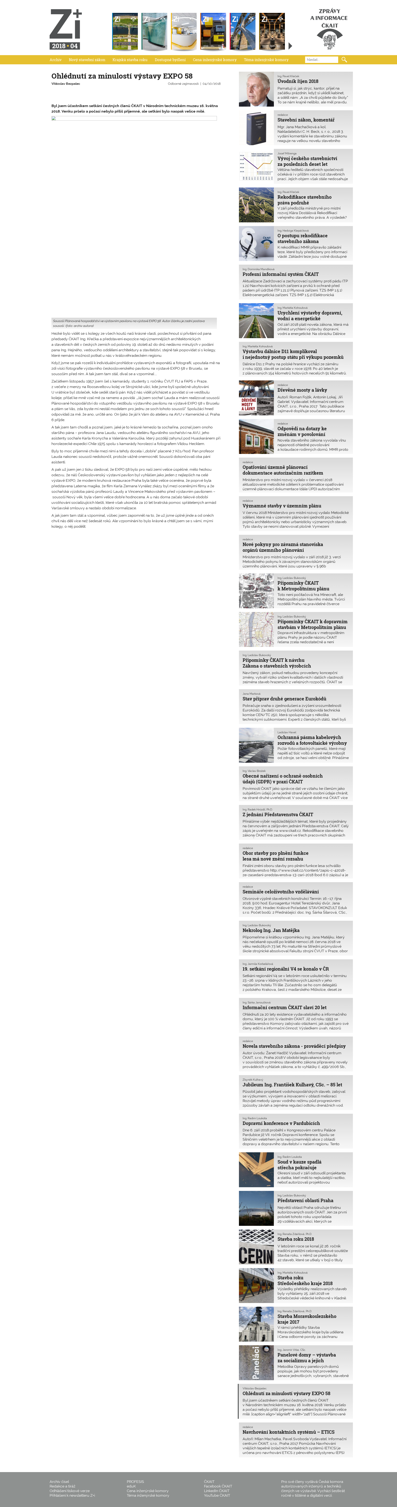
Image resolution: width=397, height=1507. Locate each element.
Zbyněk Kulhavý (253, 1079)
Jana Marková (252, 693)
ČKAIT (209, 1481)
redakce (283, 114)
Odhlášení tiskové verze (70, 1491)
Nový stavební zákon (87, 59)
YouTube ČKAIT (217, 1495)
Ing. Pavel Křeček (288, 76)
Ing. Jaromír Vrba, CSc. (292, 1349)
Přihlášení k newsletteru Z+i (72, 1495)
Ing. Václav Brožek (254, 771)
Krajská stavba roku (130, 59)
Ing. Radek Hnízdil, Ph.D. (258, 809)
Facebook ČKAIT (218, 1486)
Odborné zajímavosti (183, 83)
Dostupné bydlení (170, 59)
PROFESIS (135, 1481)
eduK (131, 1486)
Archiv (56, 59)
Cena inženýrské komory (215, 59)
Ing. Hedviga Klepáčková (293, 230)
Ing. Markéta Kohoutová (293, 307)
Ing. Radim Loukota (255, 1118)
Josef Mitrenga (287, 153)
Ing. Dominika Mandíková (259, 269)
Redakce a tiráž (62, 1486)
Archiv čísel (59, 1481)
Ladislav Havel (287, 732)
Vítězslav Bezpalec (65, 83)
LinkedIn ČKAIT (217, 1491)
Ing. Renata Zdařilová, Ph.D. (295, 1234)
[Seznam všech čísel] (290, 46)
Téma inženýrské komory (266, 59)
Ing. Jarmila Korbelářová (258, 964)
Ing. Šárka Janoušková (257, 1002)
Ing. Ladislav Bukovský (292, 578)
